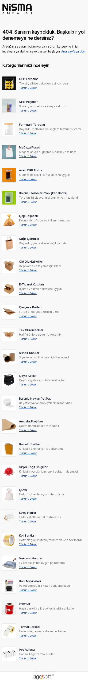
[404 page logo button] (17, 16)
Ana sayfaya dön (73, 51)
